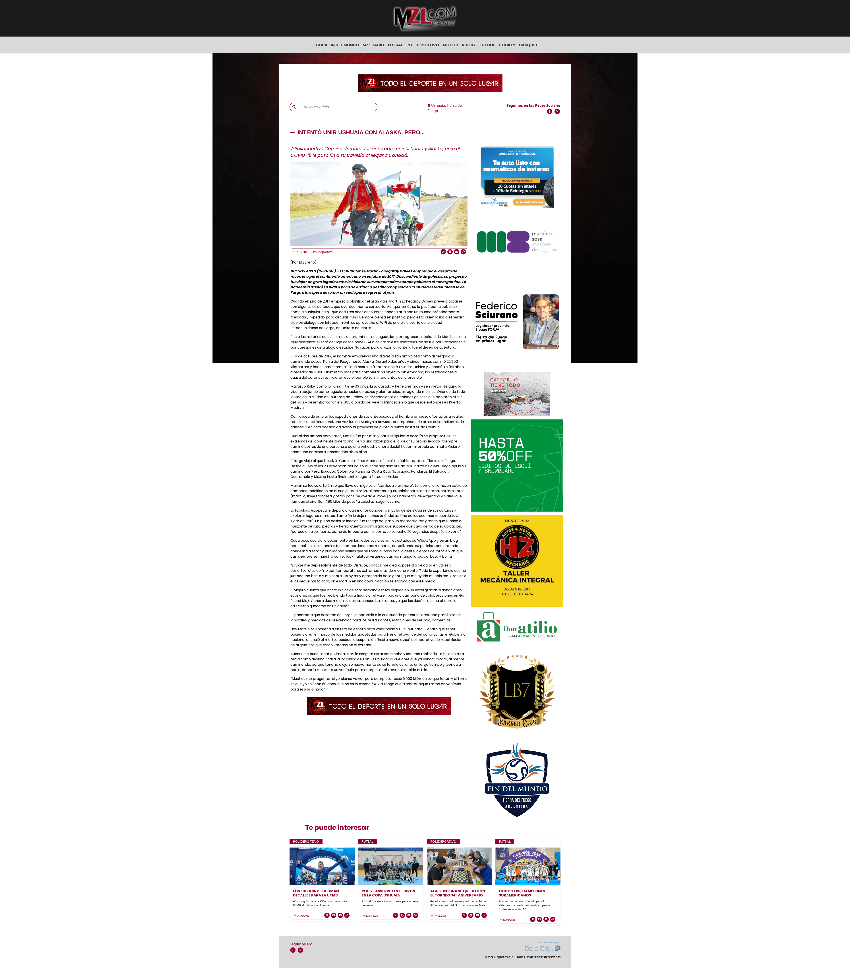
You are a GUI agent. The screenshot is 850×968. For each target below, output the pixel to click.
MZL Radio (373, 45)
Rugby (469, 45)
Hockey (507, 45)
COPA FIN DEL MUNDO (337, 45)
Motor (450, 45)
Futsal (395, 45)
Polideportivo (422, 45)
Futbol (487, 45)
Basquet (528, 45)
